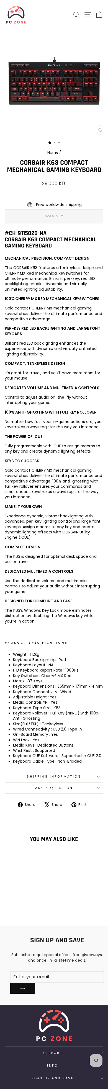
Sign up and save (53, 1078)
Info (52, 1065)
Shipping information (54, 776)
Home (52, 152)
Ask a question (54, 788)
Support (53, 1053)
